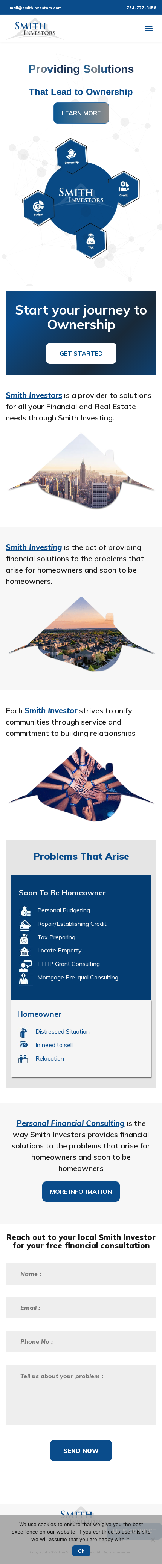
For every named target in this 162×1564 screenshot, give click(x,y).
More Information (81, 1191)
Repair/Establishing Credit (72, 923)
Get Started (81, 353)
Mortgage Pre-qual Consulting (77, 977)
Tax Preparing (56, 937)
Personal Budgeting (63, 910)
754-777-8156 (140, 7)
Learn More (81, 113)
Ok (81, 1551)
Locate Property (59, 950)
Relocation (49, 1058)
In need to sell (54, 1045)
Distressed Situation (62, 1031)
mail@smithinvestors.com (35, 7)
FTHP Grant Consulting (68, 963)
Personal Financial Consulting (71, 1123)
